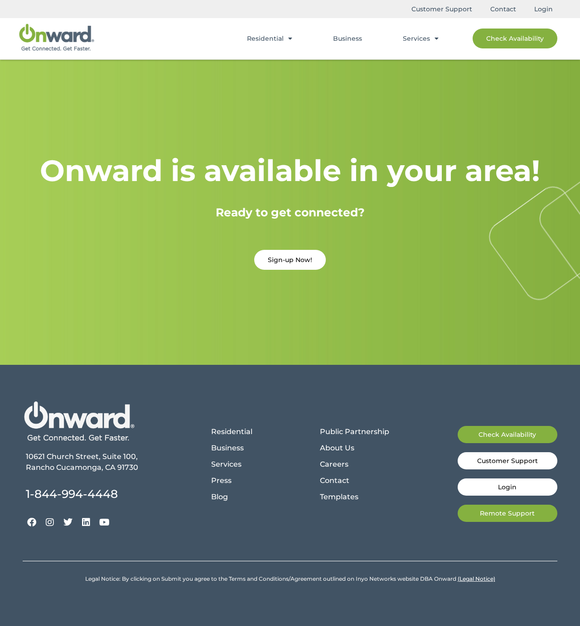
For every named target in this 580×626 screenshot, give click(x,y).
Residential (265, 38)
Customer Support (441, 9)
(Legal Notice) (476, 578)
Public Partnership (354, 431)
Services (416, 38)
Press (221, 480)
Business (347, 38)
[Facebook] (32, 522)
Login (543, 9)
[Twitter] (68, 522)
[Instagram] (50, 522)
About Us (337, 448)
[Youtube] (104, 522)
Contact (503, 9)
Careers (334, 464)
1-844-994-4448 (72, 494)
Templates (339, 496)
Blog (219, 496)
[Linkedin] (86, 522)
